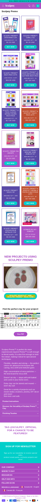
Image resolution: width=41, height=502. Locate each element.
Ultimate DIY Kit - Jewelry (30, 230)
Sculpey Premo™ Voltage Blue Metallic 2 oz (11, 230)
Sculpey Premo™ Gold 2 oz (11, 191)
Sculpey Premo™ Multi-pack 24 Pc (11, 74)
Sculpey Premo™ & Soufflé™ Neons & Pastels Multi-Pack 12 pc (30, 191)
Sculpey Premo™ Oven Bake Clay (11, 36)
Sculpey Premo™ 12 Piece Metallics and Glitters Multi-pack (30, 74)
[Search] (29, 5)
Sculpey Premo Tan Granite (11, 152)
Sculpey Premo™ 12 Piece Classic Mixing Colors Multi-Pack (11, 113)
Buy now (10, 47)
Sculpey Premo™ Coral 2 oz (30, 36)
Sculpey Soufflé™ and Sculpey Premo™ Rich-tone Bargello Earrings (20, 296)
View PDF (20, 334)
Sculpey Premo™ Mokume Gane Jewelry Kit (30, 152)
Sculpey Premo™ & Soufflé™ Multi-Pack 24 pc (30, 113)
